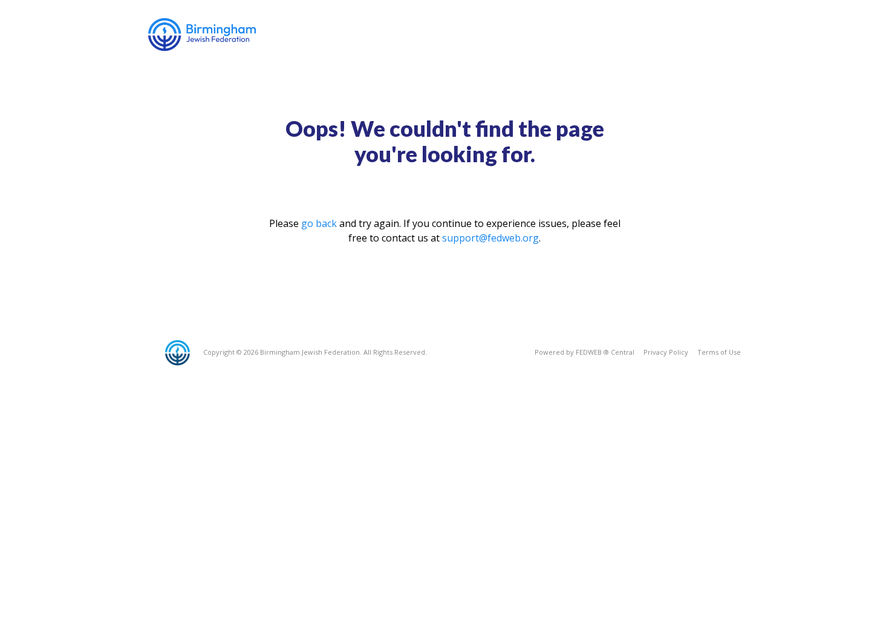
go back (319, 223)
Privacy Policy (665, 352)
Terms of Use (719, 352)
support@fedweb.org (490, 238)
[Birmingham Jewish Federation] (203, 34)
